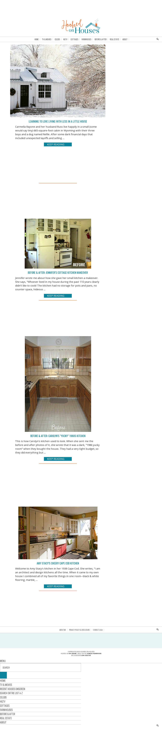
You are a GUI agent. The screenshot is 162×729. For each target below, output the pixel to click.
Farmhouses (6, 710)
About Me (62, 630)
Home (3, 680)
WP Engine (72, 653)
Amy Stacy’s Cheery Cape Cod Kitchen (58, 563)
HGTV (2, 701)
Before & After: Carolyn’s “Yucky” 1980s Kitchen (57, 436)
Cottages (4, 705)
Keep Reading (55, 144)
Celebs (3, 697)
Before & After (7, 714)
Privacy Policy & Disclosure (79, 630)
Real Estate (6, 718)
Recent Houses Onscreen (12, 689)
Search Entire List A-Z (11, 693)
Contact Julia (98, 630)
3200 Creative (86, 655)
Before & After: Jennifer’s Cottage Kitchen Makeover (58, 272)
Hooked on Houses (81, 26)
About (3, 722)
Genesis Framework (94, 653)
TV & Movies (6, 685)
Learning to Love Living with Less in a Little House (58, 121)
